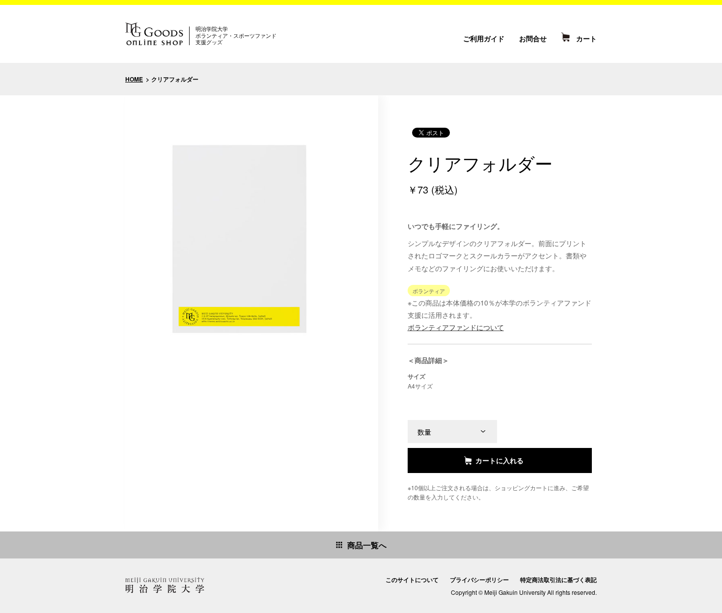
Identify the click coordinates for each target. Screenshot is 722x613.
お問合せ (533, 38)
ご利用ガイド (483, 38)
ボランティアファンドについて (456, 327)
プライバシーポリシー (479, 579)
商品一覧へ (367, 545)
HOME (134, 79)
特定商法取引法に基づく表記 (558, 579)
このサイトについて (412, 579)
